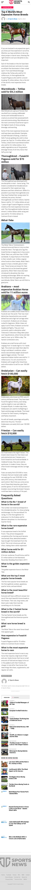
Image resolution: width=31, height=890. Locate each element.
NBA (23, 875)
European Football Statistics (18, 710)
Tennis (14, 875)
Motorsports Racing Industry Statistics (18, 751)
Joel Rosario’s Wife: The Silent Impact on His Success (18, 770)
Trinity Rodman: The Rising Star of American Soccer (19, 719)
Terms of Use (18, 879)
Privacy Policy (9, 879)
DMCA (25, 879)
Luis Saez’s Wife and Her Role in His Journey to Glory (19, 762)
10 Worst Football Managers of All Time (19, 703)
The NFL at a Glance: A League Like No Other (18, 735)
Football (8, 875)
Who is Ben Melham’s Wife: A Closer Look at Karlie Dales (17, 837)
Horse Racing (10, 10)
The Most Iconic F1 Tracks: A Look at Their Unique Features (18, 743)
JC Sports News (12, 19)
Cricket (28, 875)
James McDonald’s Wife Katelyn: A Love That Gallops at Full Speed (19, 823)
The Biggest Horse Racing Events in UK (17, 777)
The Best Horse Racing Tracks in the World (19, 785)
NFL (19, 875)
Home (3, 10)
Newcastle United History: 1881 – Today (19, 727)
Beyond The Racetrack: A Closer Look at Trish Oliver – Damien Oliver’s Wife (19, 808)
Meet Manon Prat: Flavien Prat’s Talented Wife (19, 792)
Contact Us (17, 877)
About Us (24, 877)
